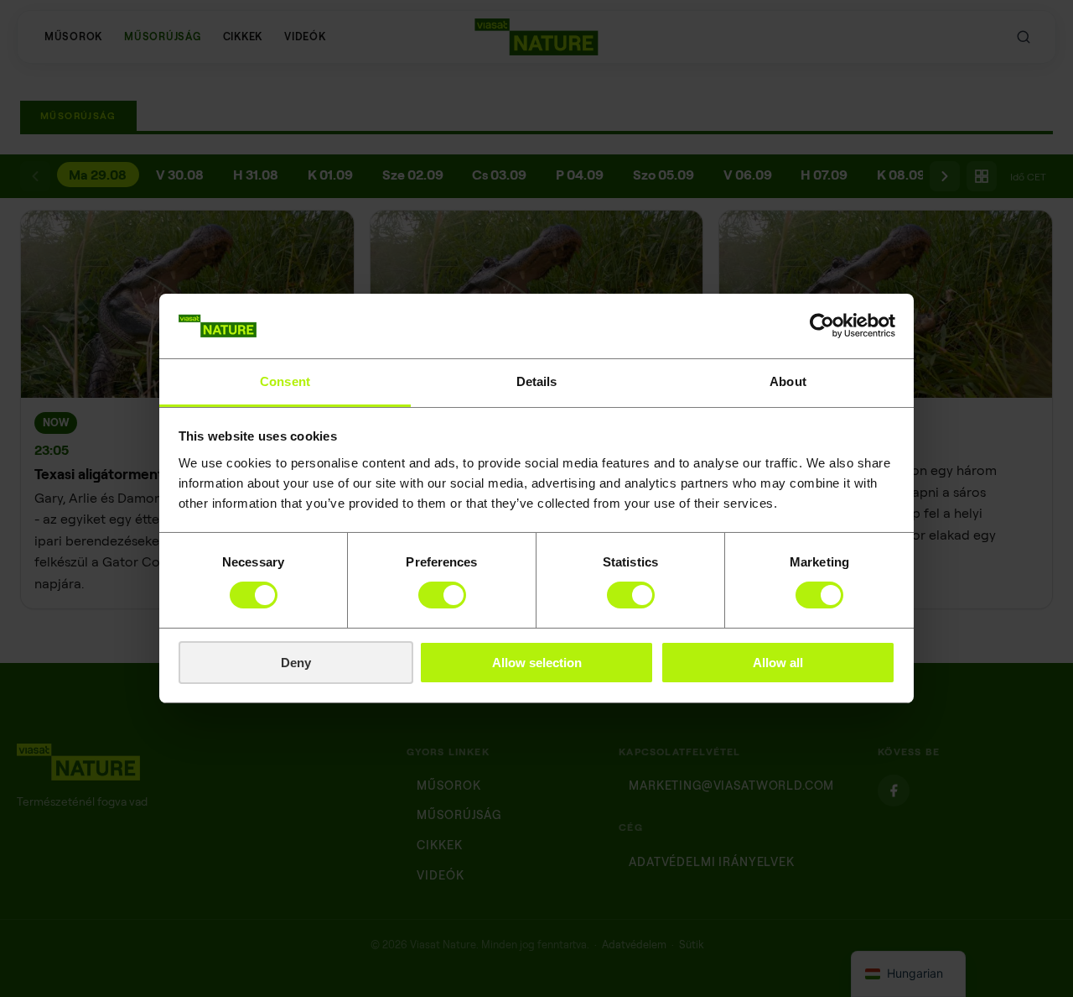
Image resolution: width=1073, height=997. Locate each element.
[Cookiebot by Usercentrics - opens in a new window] (822, 325)
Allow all (778, 662)
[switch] (442, 595)
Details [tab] (536, 381)
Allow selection (537, 662)
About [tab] (788, 381)
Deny (296, 662)
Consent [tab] (285, 381)
